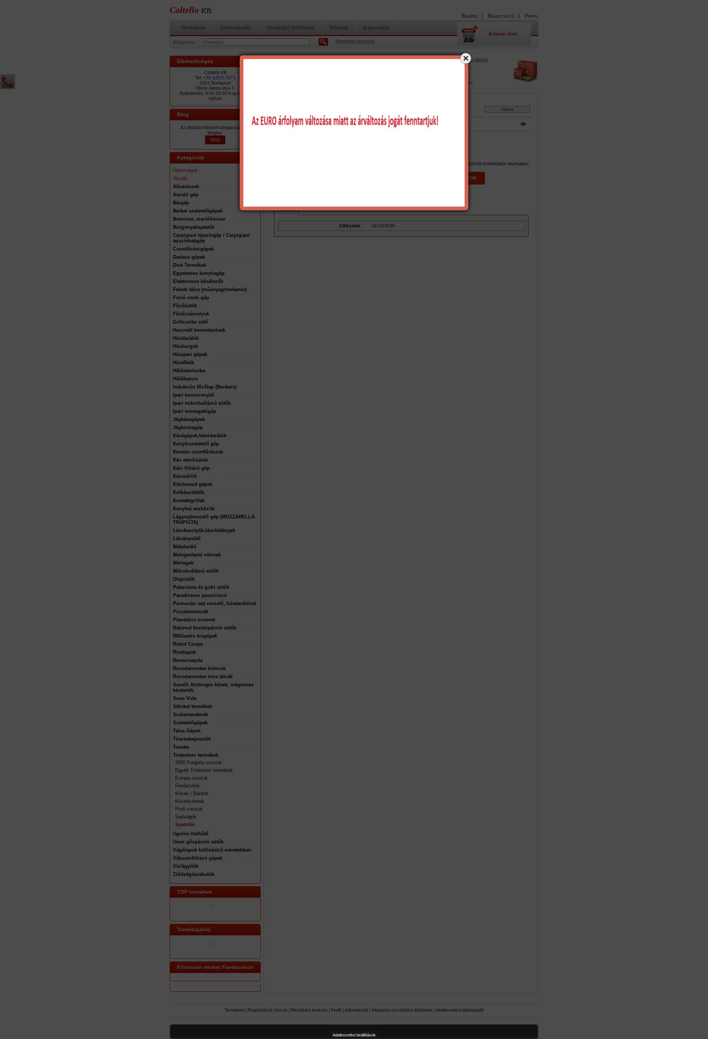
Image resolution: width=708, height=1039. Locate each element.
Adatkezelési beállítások (354, 1035)
